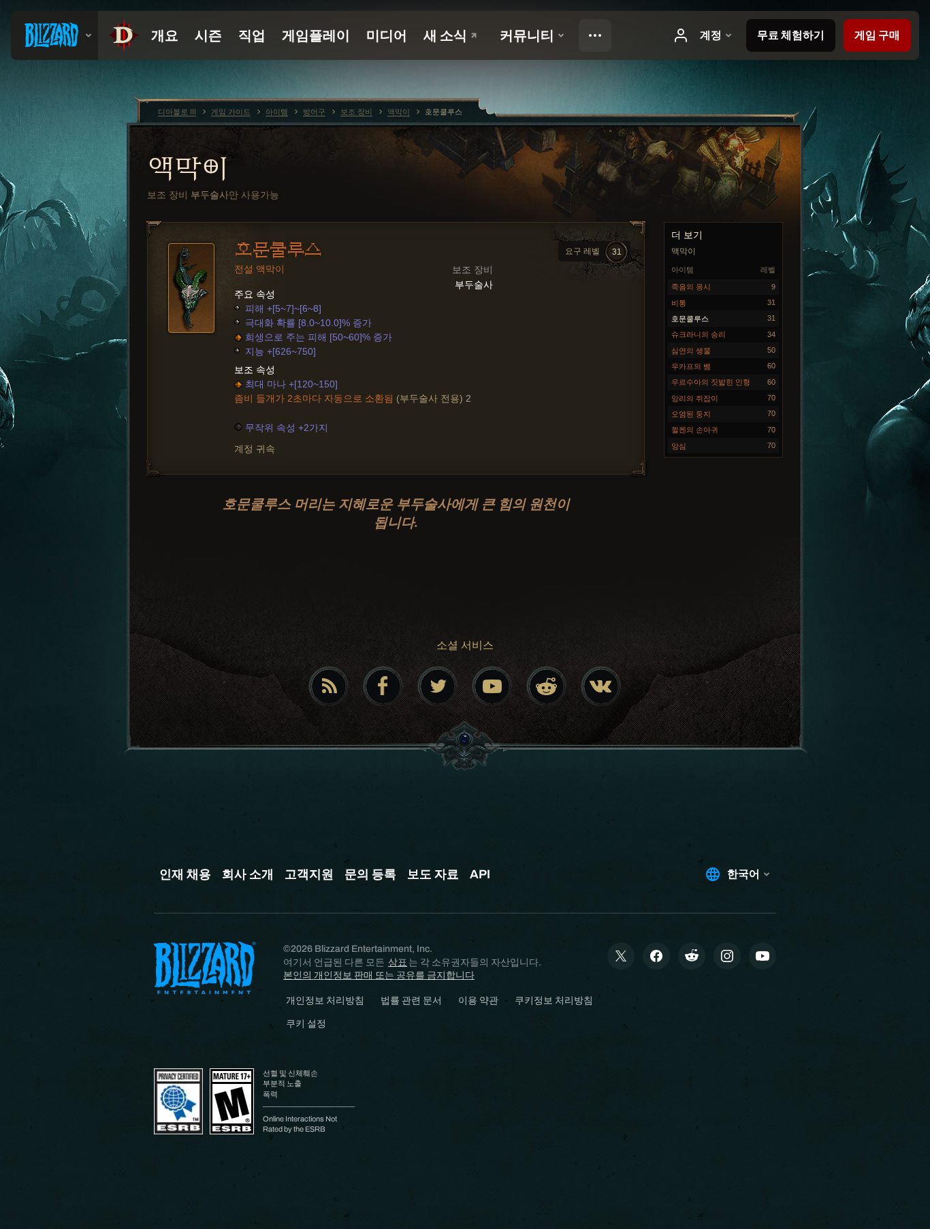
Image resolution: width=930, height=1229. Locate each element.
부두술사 (210, 195)
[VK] (601, 686)
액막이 (187, 168)
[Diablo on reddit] (546, 686)
